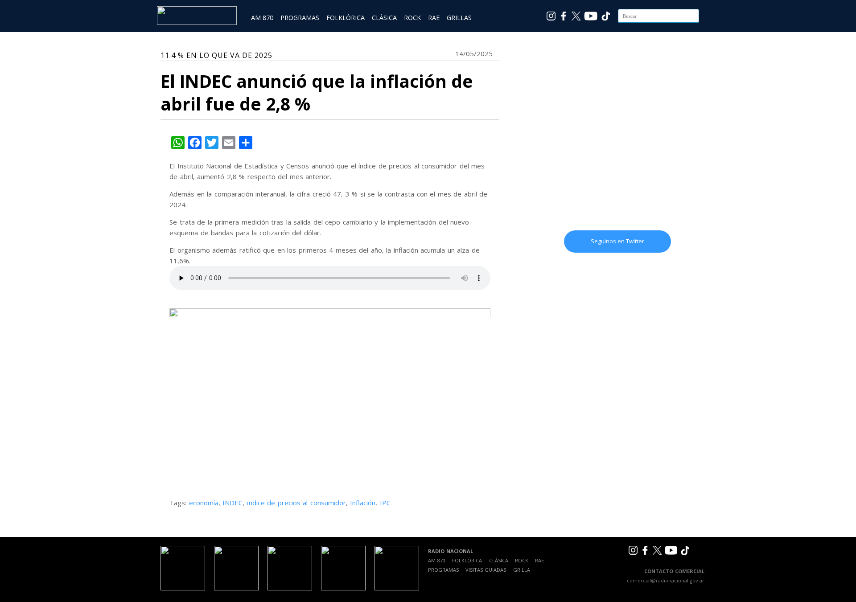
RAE (434, 17)
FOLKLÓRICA (345, 17)
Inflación (362, 502)
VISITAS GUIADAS (485, 569)
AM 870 (262, 17)
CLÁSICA (384, 17)
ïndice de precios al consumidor (296, 502)
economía (203, 502)
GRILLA (521, 569)
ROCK (412, 17)
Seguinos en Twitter (617, 241)
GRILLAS (459, 17)
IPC (385, 502)
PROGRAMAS (299, 17)
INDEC (232, 502)
